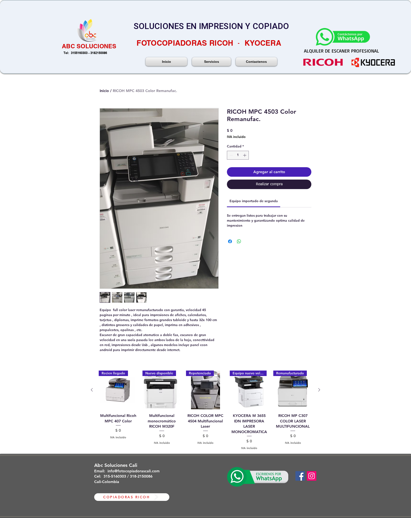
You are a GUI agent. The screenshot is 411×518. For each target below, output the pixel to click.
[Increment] (245, 155)
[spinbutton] (238, 155)
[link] (254, 201)
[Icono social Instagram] (311, 476)
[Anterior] (92, 390)
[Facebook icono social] (300, 476)
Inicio (104, 90)
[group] (205, 410)
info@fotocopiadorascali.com (134, 471)
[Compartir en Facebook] (230, 241)
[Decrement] (231, 155)
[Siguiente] (319, 390)
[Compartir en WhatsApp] (239, 241)
